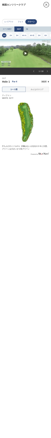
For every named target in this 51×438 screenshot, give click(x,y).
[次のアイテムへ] (47, 71)
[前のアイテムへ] (33, 71)
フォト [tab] (20, 22)
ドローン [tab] (31, 22)
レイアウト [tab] (9, 22)
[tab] (7, 29)
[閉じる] (46, 4)
